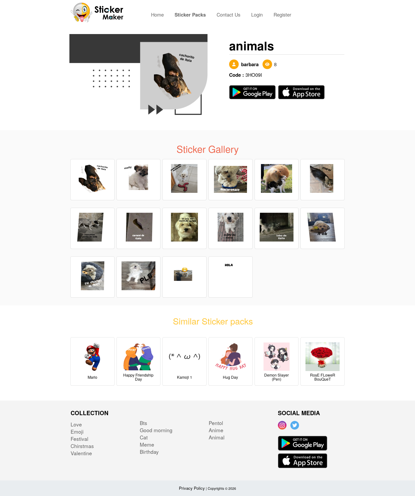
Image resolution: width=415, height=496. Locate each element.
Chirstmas (82, 445)
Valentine (81, 453)
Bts (143, 422)
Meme (147, 444)
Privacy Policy (192, 488)
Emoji (77, 431)
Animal (217, 437)
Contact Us (228, 15)
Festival (79, 438)
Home (158, 15)
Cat (144, 437)
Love (76, 424)
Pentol (216, 422)
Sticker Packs (190, 15)
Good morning (156, 430)
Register (282, 15)
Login (257, 15)
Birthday (149, 451)
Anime (216, 430)
